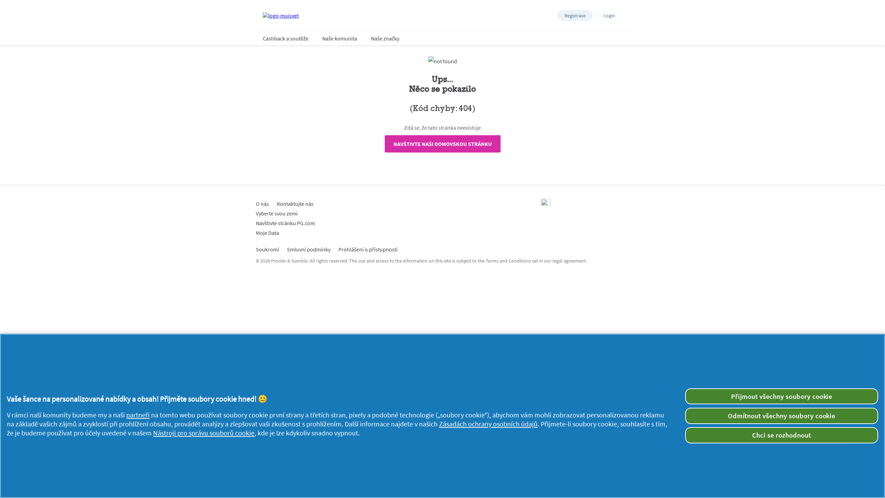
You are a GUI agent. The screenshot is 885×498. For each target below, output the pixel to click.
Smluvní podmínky (308, 249)
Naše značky (385, 38)
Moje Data (267, 232)
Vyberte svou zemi (277, 213)
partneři (138, 415)
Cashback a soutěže (285, 38)
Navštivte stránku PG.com (285, 223)
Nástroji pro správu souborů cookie (203, 432)
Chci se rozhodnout (781, 435)
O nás (262, 203)
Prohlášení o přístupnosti (368, 249)
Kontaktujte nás (295, 203)
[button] (575, 15)
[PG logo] (546, 204)
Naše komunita (339, 38)
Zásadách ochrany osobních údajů (488, 423)
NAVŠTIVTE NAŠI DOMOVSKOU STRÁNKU (442, 143)
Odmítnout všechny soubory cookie (782, 416)
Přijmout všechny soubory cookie (781, 396)
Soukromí (267, 249)
